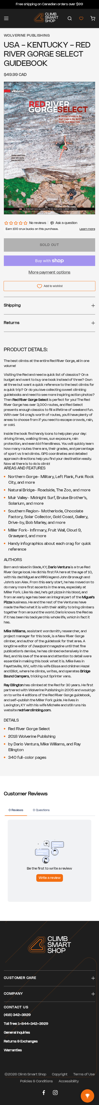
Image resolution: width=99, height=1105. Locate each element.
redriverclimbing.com (34, 710)
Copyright (60, 1074)
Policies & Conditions (36, 1081)
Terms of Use (84, 1074)
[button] (69, 18)
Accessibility (69, 1081)
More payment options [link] (49, 272)
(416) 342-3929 (17, 1015)
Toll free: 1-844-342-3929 (26, 1023)
